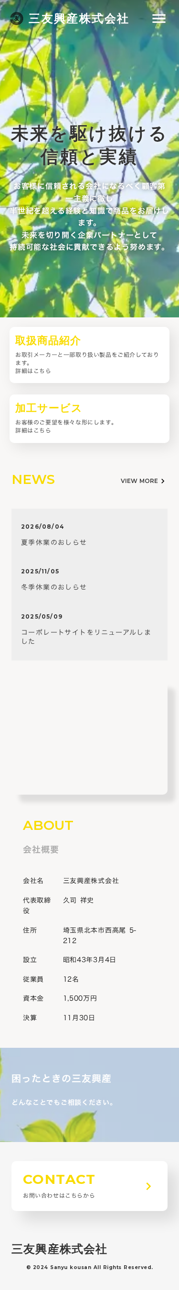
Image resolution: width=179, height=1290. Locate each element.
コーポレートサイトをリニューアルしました (86, 637)
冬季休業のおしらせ (54, 587)
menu (159, 18)
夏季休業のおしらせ (54, 542)
